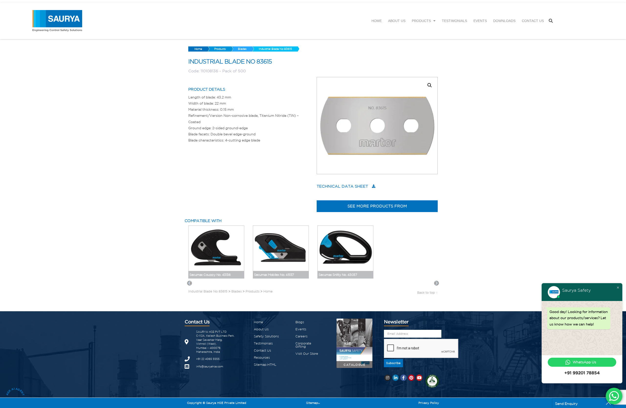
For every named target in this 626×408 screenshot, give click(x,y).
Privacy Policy (428, 402)
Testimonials (454, 21)
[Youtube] (419, 378)
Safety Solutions (266, 336)
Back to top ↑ (427, 292)
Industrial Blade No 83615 (275, 48)
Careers (301, 336)
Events (480, 21)
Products (421, 21)
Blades (242, 48)
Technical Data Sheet (342, 186)
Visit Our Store (306, 353)
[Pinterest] (411, 378)
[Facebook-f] (403, 378)
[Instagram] (387, 378)
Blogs (299, 322)
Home (376, 21)
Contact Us (533, 21)
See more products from (377, 206)
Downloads (504, 21)
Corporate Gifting (303, 345)
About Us (396, 21)
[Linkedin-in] (395, 378)
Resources (262, 357)
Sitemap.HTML (265, 364)
